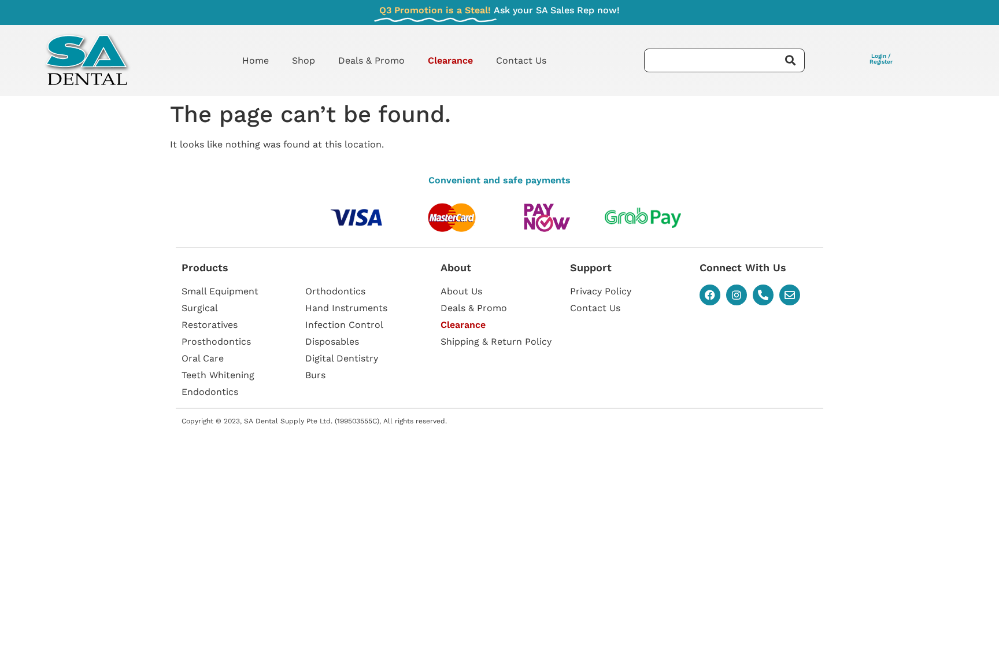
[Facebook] (710, 295)
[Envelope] (789, 295)
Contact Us (521, 60)
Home (255, 60)
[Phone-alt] (763, 295)
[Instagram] (736, 295)
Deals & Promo (371, 60)
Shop (303, 60)
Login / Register (881, 59)
